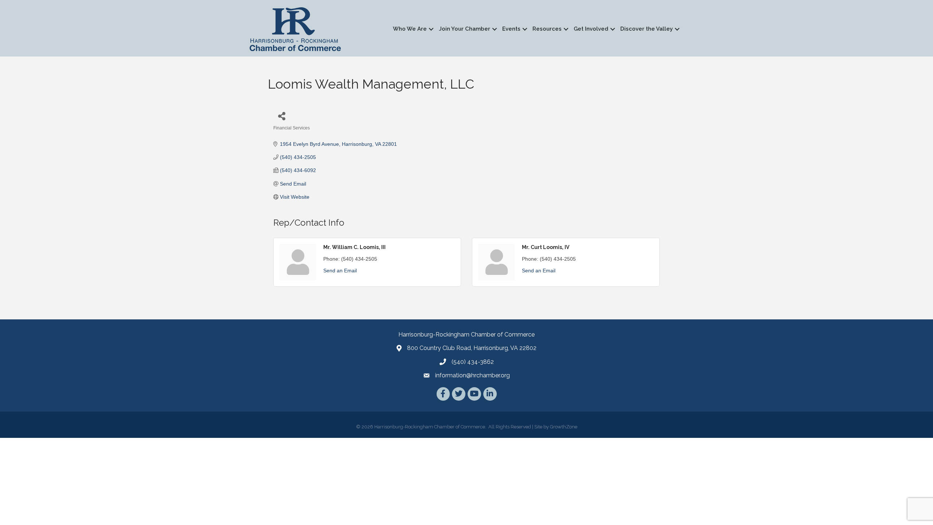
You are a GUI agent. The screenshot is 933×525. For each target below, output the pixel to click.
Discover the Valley (646, 29)
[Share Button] (281, 116)
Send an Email (340, 270)
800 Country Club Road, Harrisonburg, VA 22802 (471, 348)
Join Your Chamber (464, 29)
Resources (547, 29)
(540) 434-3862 (473, 361)
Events (511, 29)
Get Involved (591, 29)
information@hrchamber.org (472, 375)
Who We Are (410, 29)
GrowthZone (563, 426)
